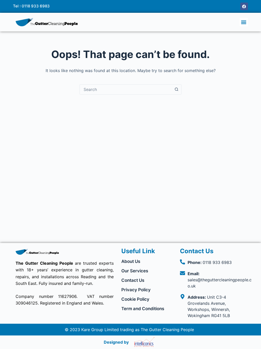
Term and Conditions (142, 308)
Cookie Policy (135, 299)
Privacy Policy (136, 289)
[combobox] (126, 89)
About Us (130, 261)
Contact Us (132, 280)
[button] (244, 22)
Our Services (134, 270)
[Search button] (176, 89)
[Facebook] (244, 6)
